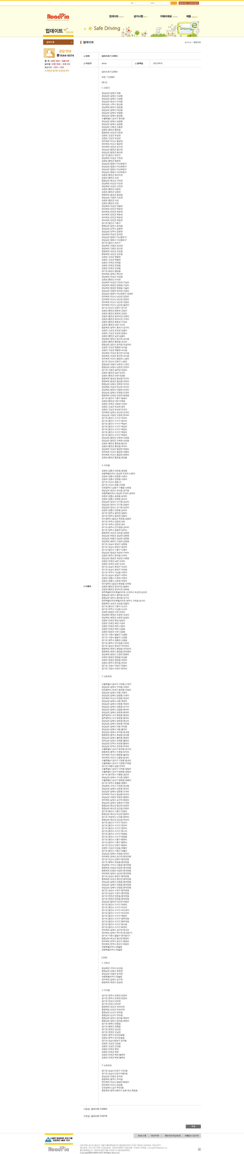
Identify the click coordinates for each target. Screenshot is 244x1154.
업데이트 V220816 (99, 1109)
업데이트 (50, 42)
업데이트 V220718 (99, 1116)
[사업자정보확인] (123, 1150)
